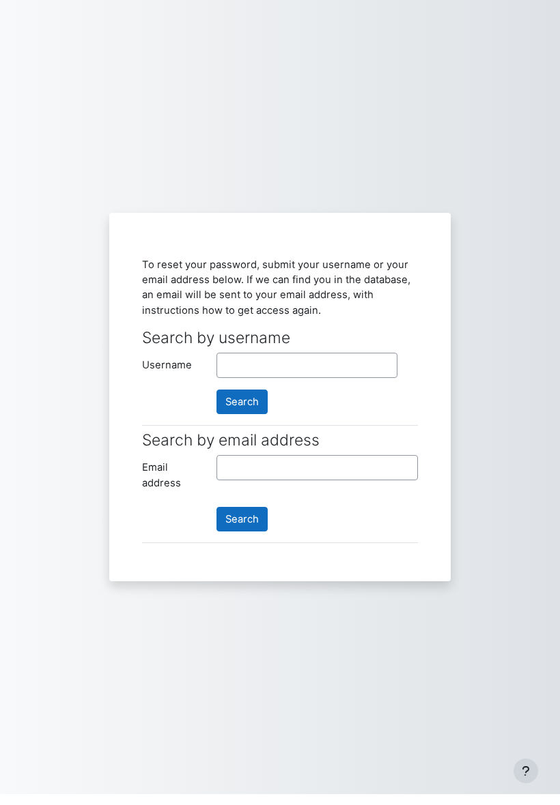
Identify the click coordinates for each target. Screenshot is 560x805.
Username (167, 365)
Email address (161, 474)
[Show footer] (526, 771)
